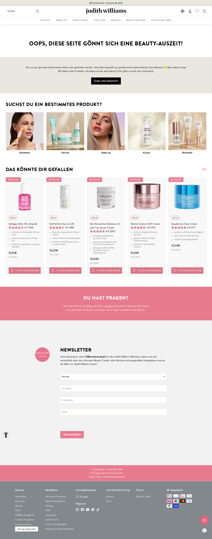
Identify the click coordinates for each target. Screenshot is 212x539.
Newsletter (20, 496)
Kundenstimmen (23, 524)
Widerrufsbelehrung (55, 501)
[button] (204, 531)
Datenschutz (51, 519)
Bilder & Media (143, 496)
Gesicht (45, 20)
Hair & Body (80, 20)
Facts (108, 501)
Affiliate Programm (24, 514)
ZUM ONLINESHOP (106, 81)
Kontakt (108, 306)
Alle (204, 169)
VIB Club (99, 20)
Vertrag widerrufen (26, 528)
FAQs (89, 306)
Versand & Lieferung (55, 496)
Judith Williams (161, 20)
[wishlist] (197, 11)
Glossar (19, 505)
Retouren (20, 501)
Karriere (110, 496)
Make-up (61, 20)
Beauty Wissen (136, 20)
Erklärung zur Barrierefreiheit (59, 528)
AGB (47, 510)
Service (116, 20)
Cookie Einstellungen (55, 524)
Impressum (51, 514)
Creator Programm (24, 519)
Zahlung (49, 505)
